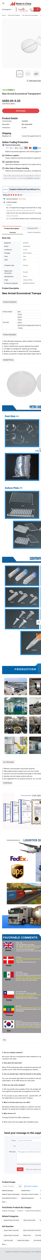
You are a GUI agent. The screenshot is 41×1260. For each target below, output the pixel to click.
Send (20, 1169)
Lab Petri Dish (8, 1240)
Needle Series (25, 1190)
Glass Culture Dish (29, 1220)
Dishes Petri (27, 1235)
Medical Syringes (7, 1190)
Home (4, 15)
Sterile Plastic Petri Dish (11, 1220)
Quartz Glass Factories (11, 1230)
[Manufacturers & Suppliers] (20, 4)
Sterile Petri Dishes (23, 1240)
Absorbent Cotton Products (30, 1194)
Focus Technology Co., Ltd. (26, 1252)
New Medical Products (9, 1198)
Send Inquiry (21, 111)
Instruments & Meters (14, 15)
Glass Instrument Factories (32, 1230)
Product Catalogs (32, 1186)
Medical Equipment (27, 1198)
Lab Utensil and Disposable (30, 15)
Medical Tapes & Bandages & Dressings (15, 1194)
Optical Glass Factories (11, 1235)
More (4, 1244)
